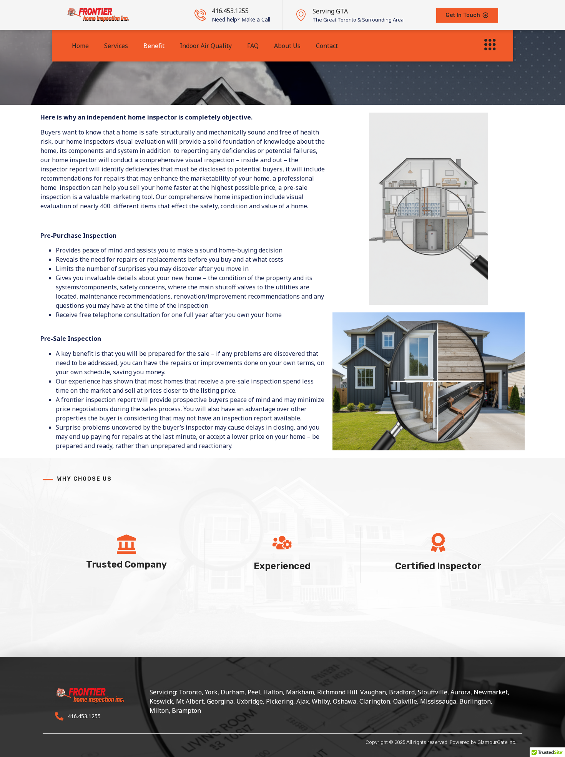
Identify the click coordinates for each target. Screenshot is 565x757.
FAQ (253, 46)
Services (116, 46)
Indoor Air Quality (206, 46)
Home (80, 46)
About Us (287, 46)
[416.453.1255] (200, 15)
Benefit (154, 46)
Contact (327, 46)
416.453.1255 (230, 11)
